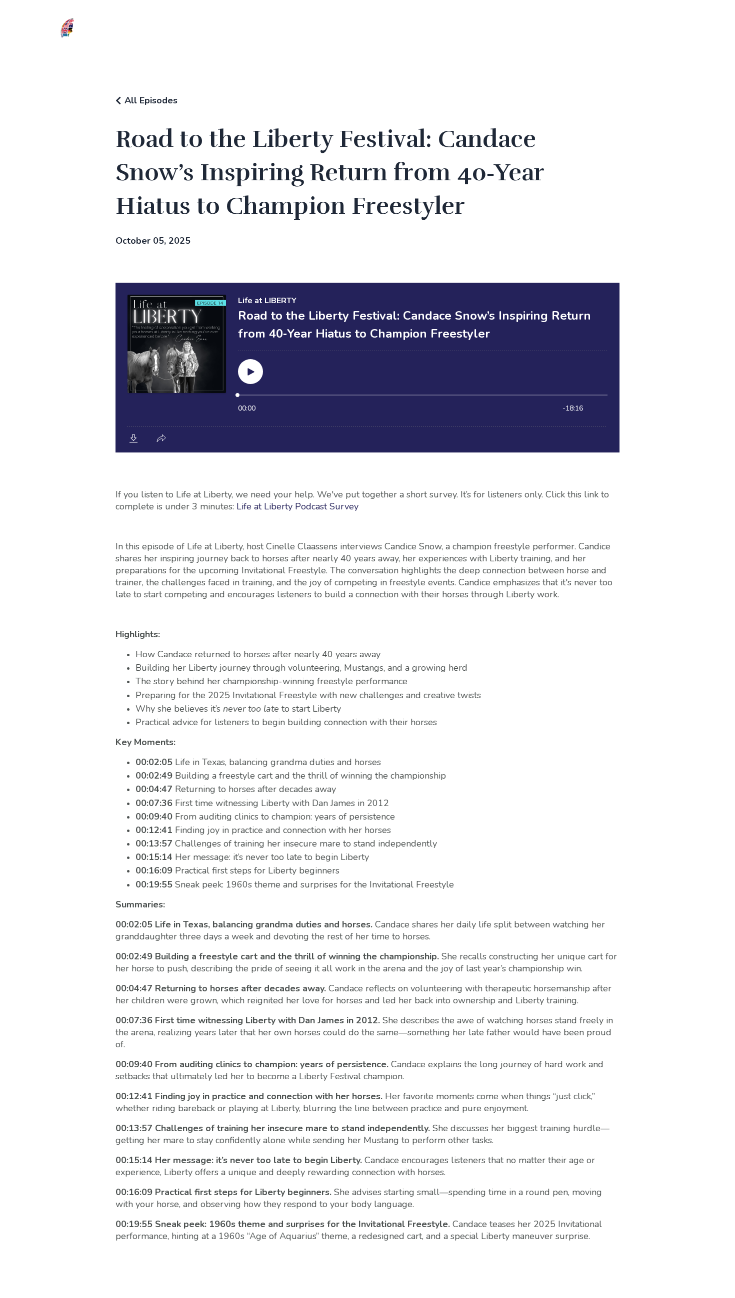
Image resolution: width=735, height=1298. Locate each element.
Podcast (500, 33)
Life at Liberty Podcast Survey (297, 506)
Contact (577, 33)
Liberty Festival (379, 33)
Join (237, 33)
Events (433, 33)
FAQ (465, 33)
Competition (313, 33)
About (207, 33)
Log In (539, 33)
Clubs (266, 33)
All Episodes (151, 100)
